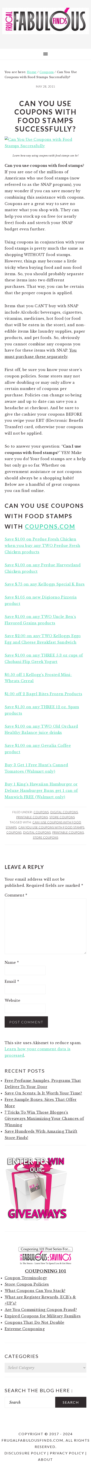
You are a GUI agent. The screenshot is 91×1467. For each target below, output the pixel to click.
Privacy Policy (67, 1453)
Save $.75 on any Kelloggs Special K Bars (45, 584)
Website (12, 1000)
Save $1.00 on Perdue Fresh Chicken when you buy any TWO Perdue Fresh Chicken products (42, 545)
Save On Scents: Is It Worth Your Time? (43, 1093)
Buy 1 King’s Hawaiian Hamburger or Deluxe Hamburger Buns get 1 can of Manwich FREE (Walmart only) (41, 790)
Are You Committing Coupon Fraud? (41, 1309)
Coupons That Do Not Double (34, 1322)
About (45, 1459)
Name (12, 962)
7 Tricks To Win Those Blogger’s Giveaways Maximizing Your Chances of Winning (44, 1118)
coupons (14, 832)
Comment (16, 895)
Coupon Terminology (26, 1278)
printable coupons (68, 832)
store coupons (45, 837)
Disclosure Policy (25, 1453)
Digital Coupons (64, 812)
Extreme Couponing (25, 1329)
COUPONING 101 (45, 1271)
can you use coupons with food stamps (51, 827)
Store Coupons (62, 817)
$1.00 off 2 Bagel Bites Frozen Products (43, 694)
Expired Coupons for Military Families (43, 1316)
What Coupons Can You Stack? (35, 1290)
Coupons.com (50, 526)
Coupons (41, 812)
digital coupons (37, 832)
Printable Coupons (32, 817)
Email (12, 981)
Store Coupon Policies (27, 1284)
